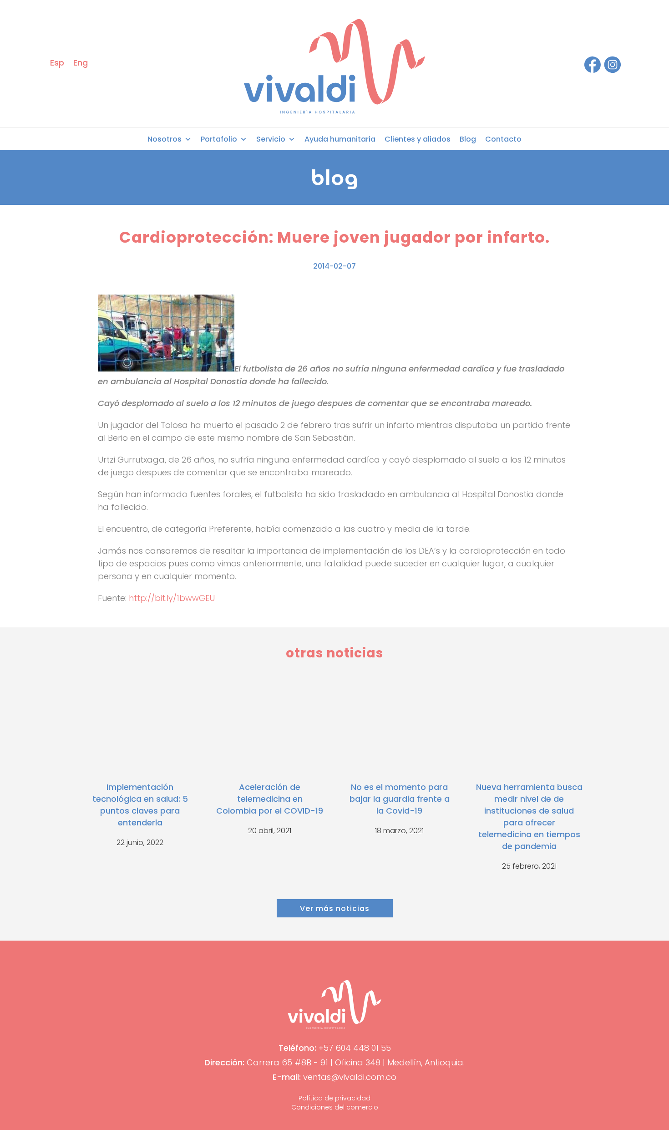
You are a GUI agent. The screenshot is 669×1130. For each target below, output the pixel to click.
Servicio (270, 139)
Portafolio (219, 139)
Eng (80, 62)
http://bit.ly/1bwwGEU (172, 598)
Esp (57, 62)
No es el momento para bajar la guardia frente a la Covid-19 (400, 798)
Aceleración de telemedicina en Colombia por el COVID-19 (269, 798)
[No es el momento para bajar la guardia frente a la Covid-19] (399, 725)
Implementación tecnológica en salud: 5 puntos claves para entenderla (140, 804)
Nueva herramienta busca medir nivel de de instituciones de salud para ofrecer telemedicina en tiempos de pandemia (529, 816)
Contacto (503, 139)
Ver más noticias (335, 908)
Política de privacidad (334, 1098)
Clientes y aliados (418, 139)
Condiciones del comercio (334, 1107)
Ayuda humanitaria (339, 139)
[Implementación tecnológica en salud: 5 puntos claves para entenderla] (140, 725)
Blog (468, 139)
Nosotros (164, 139)
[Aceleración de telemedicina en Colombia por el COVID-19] (270, 725)
